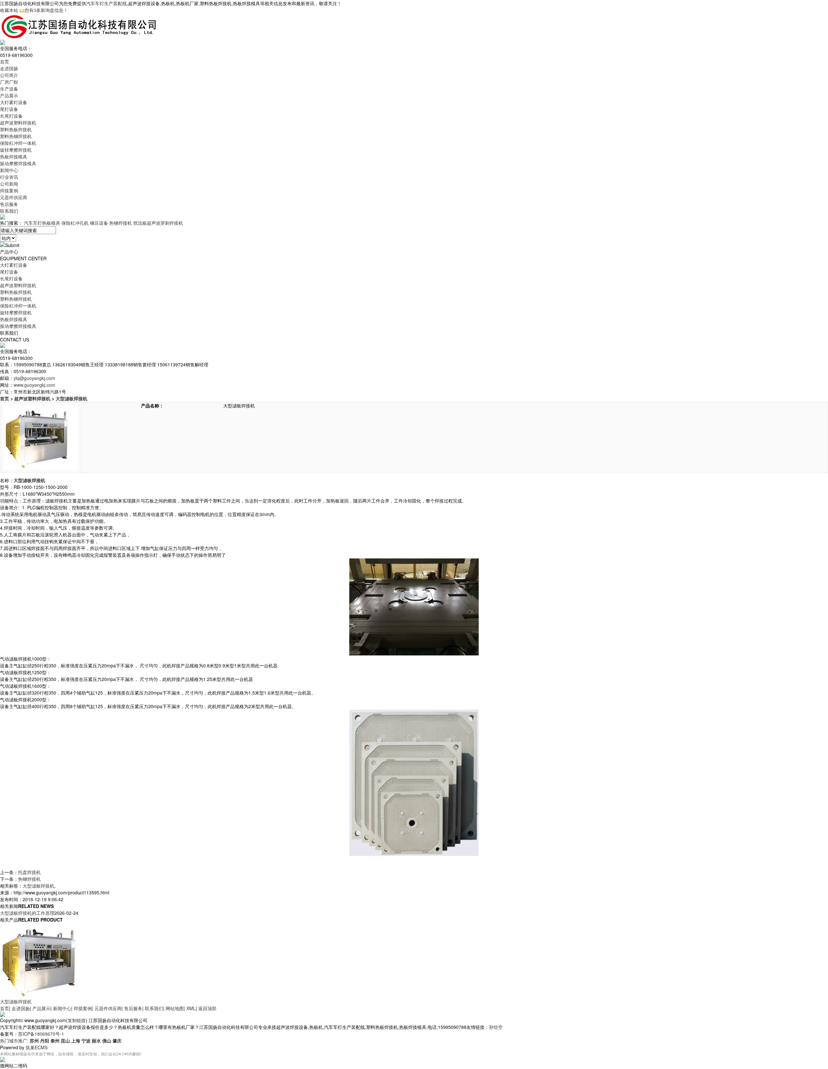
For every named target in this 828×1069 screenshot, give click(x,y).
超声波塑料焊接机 (18, 122)
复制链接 (77, 1020)
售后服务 (9, 204)
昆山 (65, 1040)
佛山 (106, 1040)
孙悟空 (496, 1027)
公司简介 (9, 75)
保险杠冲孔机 (75, 223)
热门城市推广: (15, 1040)
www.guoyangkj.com (34, 385)
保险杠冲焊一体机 (18, 143)
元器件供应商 (13, 197)
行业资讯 (9, 177)
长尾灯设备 (11, 116)
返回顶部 (207, 1008)
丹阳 (44, 1040)
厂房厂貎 (9, 82)
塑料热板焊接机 (16, 129)
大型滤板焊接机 (71, 398)
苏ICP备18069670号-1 (41, 1034)
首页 (4, 61)
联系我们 (9, 211)
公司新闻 (9, 183)
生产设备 (9, 88)
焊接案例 (9, 190)
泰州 (55, 1040)
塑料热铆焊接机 (16, 136)
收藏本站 (9, 10)
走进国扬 (9, 68)
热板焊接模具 (13, 156)
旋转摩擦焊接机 (16, 149)
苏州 (34, 1040)
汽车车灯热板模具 (42, 223)
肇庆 (117, 1040)
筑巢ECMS (37, 1047)
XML (191, 1008)
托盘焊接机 (29, 872)
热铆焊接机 (120, 223)
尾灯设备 (9, 109)
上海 (75, 1040)
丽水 (96, 1040)
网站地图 (175, 1008)
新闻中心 (9, 170)
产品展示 (9, 95)
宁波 (86, 1040)
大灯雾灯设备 (13, 102)
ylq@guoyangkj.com (34, 378)
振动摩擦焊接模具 (18, 163)
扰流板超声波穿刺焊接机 (158, 223)
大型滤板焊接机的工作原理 (27, 913)
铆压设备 (99, 223)
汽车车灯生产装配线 (106, 3)
